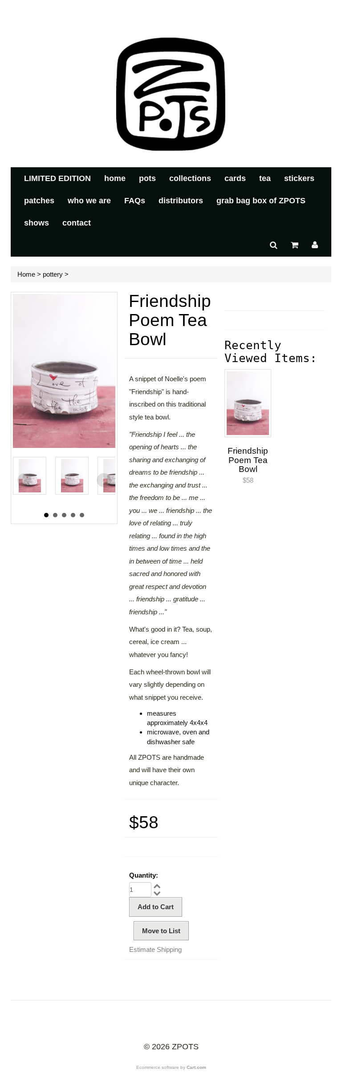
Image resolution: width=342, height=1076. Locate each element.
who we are (89, 200)
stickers (299, 178)
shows (36, 222)
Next (104, 480)
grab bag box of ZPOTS (260, 200)
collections (190, 178)
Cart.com (196, 1067)
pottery (53, 274)
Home (26, 274)
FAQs (134, 200)
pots (147, 178)
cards (235, 178)
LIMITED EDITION (57, 178)
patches (39, 200)
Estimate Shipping (155, 949)
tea (265, 178)
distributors (181, 200)
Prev (24, 480)
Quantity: (143, 875)
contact (76, 222)
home (115, 178)
